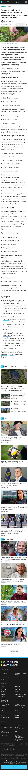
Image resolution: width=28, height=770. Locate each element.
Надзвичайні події (20, 694)
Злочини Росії (5, 713)
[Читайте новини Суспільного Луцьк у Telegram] (13, 749)
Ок (14, 767)
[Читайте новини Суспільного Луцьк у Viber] (10, 749)
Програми (4, 735)
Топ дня (17, 717)
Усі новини (4, 673)
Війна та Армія (19, 715)
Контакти (4, 725)
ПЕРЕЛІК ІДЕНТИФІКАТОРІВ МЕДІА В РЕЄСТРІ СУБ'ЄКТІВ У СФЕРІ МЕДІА (19, 737)
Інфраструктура (19, 699)
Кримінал (3, 689)
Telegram (4, 354)
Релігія (17, 710)
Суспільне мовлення (7, 727)
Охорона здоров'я (20, 696)
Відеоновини (5, 717)
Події (2, 686)
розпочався (7, 335)
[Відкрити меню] (26, 2)
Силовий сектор (6, 708)
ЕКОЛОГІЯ (3, 6)
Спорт (2, 679)
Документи (18, 731)
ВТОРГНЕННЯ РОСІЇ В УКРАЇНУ (20, 674)
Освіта (16, 691)
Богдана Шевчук (8, 21)
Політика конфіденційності (6, 732)
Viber (11, 354)
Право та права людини (5, 705)
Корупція (17, 686)
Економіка (4, 691)
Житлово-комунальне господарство (5, 700)
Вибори (3, 694)
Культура (17, 677)
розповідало (16, 343)
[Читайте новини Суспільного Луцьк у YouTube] (7, 749)
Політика (3, 710)
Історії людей (19, 708)
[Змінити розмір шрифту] (26, 24)
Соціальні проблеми (21, 713)
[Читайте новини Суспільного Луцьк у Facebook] (2, 749)
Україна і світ (5, 677)
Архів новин (18, 725)
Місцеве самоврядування (20, 705)
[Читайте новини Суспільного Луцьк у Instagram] (5, 749)
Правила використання (19, 728)
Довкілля (9, 6)
